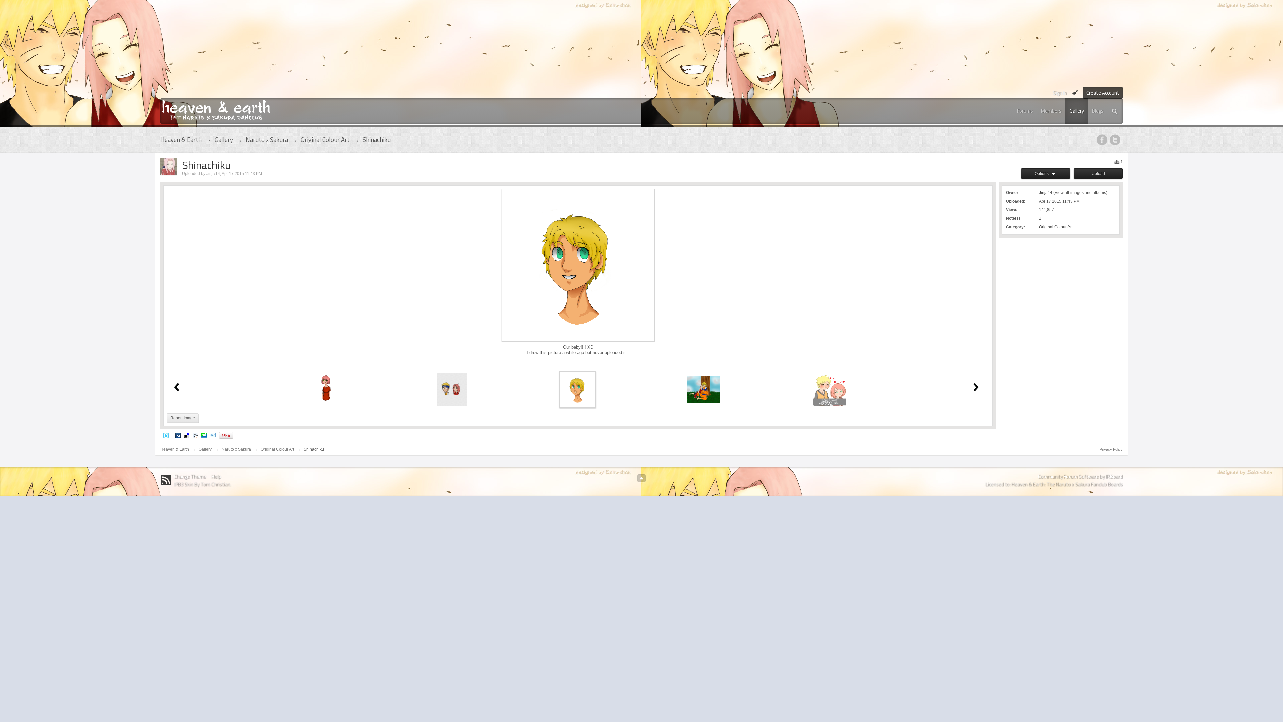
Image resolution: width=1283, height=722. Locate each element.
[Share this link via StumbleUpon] (204, 435)
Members (1051, 111)
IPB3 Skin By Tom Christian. (202, 484)
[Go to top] (641, 478)
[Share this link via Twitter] (166, 435)
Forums (1025, 111)
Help (216, 476)
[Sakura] (326, 389)
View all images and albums (1080, 192)
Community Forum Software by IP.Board (1080, 476)
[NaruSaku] (452, 389)
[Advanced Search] (1115, 111)
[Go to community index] (216, 109)
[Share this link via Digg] (178, 435)
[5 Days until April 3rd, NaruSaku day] (829, 389)
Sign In (1060, 93)
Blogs (1097, 111)
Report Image (182, 418)
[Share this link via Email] (213, 435)
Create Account (1102, 93)
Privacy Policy (1111, 449)
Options (1043, 173)
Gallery (1077, 111)
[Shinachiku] (577, 389)
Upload (1098, 173)
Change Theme (190, 476)
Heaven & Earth (174, 449)
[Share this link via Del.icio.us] (186, 435)
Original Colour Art (1056, 227)
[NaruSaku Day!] (703, 389)
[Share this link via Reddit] (195, 435)
